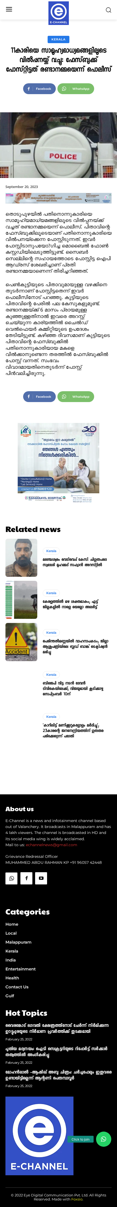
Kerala (58, 39)
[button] (103, 1139)
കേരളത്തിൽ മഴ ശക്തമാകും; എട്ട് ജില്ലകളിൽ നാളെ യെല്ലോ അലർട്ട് (70, 604)
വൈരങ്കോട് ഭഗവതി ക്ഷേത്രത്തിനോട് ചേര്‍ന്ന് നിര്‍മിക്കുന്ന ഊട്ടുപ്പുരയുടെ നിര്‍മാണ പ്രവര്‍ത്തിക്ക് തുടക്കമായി (57, 1029)
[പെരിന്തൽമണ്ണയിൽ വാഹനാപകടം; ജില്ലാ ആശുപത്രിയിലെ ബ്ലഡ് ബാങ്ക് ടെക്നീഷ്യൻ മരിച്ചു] (21, 642)
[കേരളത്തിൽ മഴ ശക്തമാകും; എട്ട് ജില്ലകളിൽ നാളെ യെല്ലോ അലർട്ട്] (21, 600)
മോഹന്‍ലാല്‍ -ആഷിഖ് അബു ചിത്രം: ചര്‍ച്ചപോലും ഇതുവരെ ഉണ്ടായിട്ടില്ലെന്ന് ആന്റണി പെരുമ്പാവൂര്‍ (58, 1076)
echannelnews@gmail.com (51, 844)
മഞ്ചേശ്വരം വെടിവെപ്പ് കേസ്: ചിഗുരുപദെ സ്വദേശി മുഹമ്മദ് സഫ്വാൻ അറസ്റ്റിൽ (75, 562)
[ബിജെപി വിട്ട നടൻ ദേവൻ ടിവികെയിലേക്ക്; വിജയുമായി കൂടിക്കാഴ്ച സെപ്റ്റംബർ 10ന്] (21, 684)
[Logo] (58, 13)
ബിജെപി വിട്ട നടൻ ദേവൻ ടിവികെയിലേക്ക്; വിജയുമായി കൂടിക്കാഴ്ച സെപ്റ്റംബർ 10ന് (73, 689)
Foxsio (76, 1199)
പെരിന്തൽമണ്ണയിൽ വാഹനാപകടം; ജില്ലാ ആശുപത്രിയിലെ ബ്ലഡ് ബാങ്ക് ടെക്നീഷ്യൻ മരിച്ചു (75, 647)
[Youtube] (41, 878)
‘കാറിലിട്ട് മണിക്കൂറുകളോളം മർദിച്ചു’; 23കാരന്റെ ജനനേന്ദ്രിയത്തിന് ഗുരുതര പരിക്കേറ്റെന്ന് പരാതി (73, 731)
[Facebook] (26, 878)
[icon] (11, 892)
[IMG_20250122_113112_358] (58, 208)
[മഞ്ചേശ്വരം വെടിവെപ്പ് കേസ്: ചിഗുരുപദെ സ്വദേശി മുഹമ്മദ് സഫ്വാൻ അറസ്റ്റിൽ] (21, 558)
